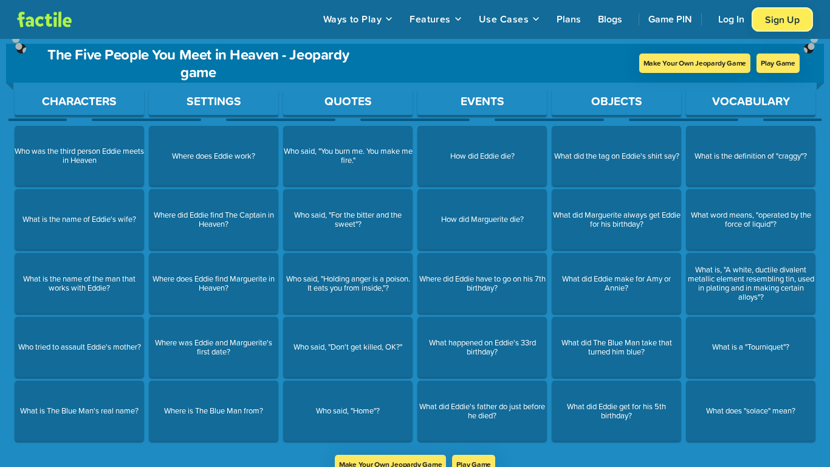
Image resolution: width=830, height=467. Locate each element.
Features (430, 19)
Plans (569, 19)
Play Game (778, 63)
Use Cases (504, 19)
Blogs (610, 19)
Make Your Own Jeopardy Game (695, 63)
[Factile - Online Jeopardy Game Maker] (44, 19)
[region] (415, 247)
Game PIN (670, 19)
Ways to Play (352, 19)
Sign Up (782, 19)
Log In (731, 19)
